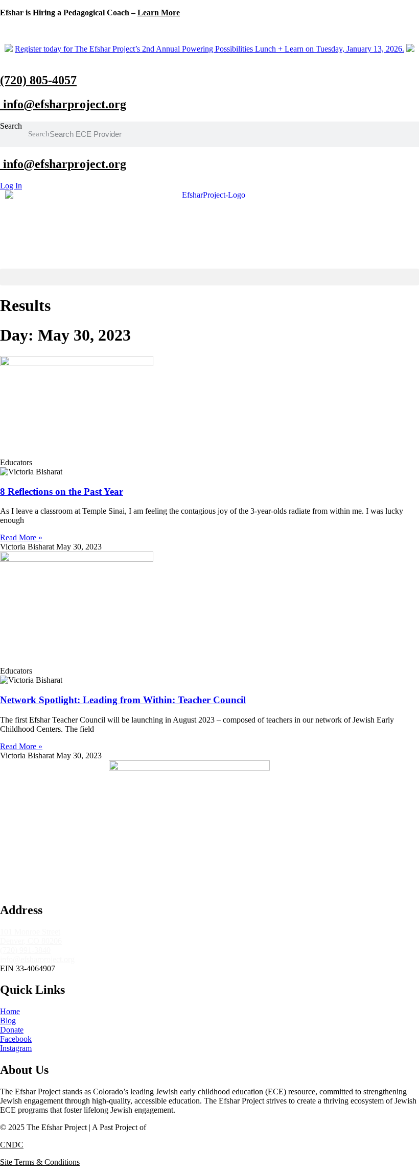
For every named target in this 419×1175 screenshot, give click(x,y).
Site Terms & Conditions (40, 1162)
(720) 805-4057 (38, 80)
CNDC (12, 1144)
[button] (209, 277)
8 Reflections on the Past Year (61, 491)
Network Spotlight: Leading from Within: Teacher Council (123, 699)
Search (11, 126)
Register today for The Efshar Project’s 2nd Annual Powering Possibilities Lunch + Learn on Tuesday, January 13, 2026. (209, 48)
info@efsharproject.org (63, 104)
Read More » (21, 537)
